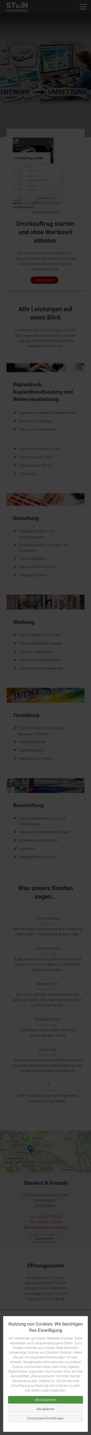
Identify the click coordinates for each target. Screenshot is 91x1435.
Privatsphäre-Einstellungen (45, 1418)
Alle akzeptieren (45, 1400)
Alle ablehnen (45, 1409)
